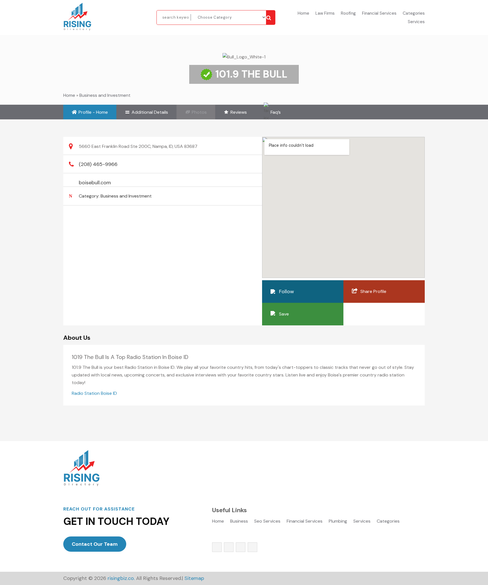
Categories (414, 13)
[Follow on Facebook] (217, 547)
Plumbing (338, 521)
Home (303, 13)
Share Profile (373, 291)
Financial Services (379, 13)
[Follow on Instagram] (240, 547)
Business (239, 521)
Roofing (348, 13)
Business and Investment (104, 95)
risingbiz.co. (121, 578)
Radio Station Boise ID (94, 393)
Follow (286, 291)
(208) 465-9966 (98, 164)
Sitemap (194, 578)
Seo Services (267, 521)
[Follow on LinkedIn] (252, 547)
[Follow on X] (229, 547)
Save (284, 314)
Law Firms (325, 13)
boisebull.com (95, 182)
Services (416, 22)
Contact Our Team (95, 544)
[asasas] (270, 17)
